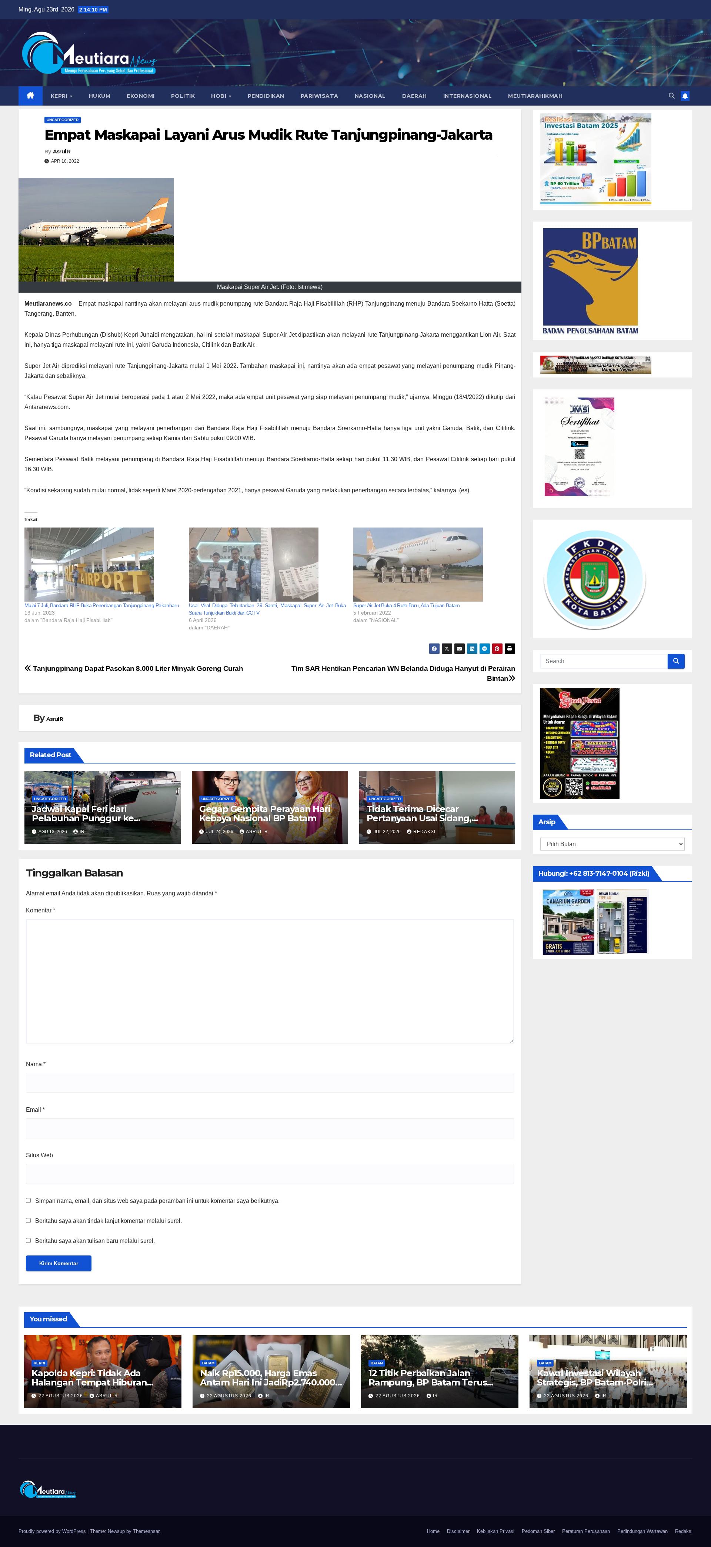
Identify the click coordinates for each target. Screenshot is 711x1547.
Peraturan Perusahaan (586, 1531)
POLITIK (183, 96)
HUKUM (100, 96)
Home (433, 1531)
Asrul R (62, 151)
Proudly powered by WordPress (53, 1531)
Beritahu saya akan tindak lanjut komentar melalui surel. (108, 1221)
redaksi (424, 831)
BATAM (208, 1363)
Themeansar (146, 1531)
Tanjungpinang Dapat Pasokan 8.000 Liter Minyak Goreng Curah (137, 668)
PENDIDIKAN (266, 96)
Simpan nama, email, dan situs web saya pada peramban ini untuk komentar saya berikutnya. (157, 1201)
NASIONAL (370, 96)
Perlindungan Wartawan (642, 1531)
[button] (672, 96)
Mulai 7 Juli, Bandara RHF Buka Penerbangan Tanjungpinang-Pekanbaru (101, 605)
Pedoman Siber (538, 1531)
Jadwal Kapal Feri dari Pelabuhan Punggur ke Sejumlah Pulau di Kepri (84, 818)
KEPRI (60, 96)
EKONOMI (141, 96)
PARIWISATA (319, 96)
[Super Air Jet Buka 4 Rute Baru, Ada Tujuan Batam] (431, 565)
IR (82, 831)
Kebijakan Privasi (495, 1531)
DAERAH (414, 96)
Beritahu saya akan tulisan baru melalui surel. (95, 1241)
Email (35, 1110)
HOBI (219, 96)
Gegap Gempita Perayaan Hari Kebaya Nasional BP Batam (264, 814)
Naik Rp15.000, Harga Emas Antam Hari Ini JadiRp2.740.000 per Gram (267, 1382)
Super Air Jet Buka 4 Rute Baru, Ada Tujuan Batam (406, 605)
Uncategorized (63, 120)
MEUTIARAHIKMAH (535, 96)
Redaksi (683, 1531)
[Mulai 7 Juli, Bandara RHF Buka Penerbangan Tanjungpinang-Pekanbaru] (102, 565)
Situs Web (39, 1155)
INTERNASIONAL (467, 96)
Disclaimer (458, 1531)
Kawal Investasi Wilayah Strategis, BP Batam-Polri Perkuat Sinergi (591, 1382)
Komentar (40, 910)
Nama (36, 1064)
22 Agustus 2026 (61, 1395)
